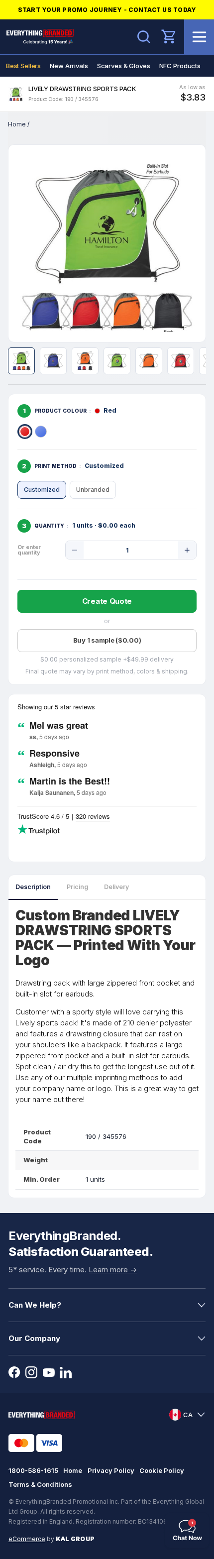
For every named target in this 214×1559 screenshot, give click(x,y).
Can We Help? (34, 1305)
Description (33, 887)
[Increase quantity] (187, 550)
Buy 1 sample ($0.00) (107, 640)
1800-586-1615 (33, 1470)
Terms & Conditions (40, 1484)
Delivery (116, 887)
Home (17, 124)
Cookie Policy (161, 1470)
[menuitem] (23, 65)
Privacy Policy (111, 1470)
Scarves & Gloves (123, 66)
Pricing (77, 887)
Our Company (34, 1338)
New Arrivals (69, 66)
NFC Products (180, 66)
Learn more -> (113, 1269)
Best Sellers (23, 66)
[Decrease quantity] (75, 550)
